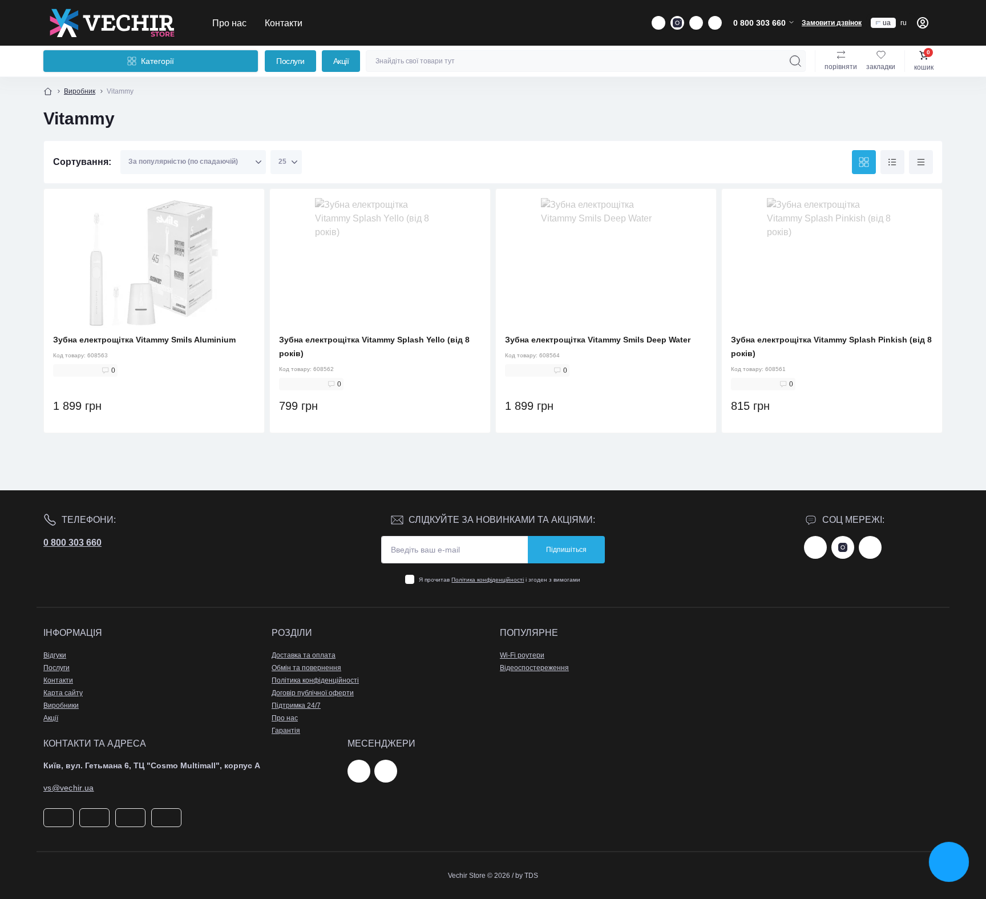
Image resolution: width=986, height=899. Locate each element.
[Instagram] (842, 547)
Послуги (290, 61)
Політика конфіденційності (487, 580)
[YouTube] (870, 547)
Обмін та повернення (306, 668)
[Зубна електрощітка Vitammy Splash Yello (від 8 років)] (380, 263)
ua (887, 23)
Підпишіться (566, 550)
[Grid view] (864, 162)
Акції (341, 61)
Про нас (229, 23)
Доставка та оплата (304, 655)
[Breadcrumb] (47, 91)
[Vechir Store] (111, 23)
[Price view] (921, 162)
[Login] (923, 23)
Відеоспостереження (534, 668)
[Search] (795, 61)
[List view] (892, 162)
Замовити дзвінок (832, 23)
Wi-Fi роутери (522, 655)
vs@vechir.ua (68, 787)
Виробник (79, 91)
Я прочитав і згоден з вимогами (499, 580)
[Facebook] (815, 547)
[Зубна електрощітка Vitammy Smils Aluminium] (154, 263)
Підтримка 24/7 (296, 705)
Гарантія (286, 731)
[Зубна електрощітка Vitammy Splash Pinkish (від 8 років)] (832, 263)
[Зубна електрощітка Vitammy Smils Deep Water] (606, 263)
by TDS (526, 876)
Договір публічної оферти (313, 693)
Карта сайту (63, 693)
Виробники (61, 705)
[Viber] (385, 771)
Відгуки (54, 655)
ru (903, 23)
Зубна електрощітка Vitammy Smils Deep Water (597, 339)
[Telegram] (358, 771)
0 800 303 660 (72, 542)
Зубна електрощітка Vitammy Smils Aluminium (144, 339)
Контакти (283, 23)
